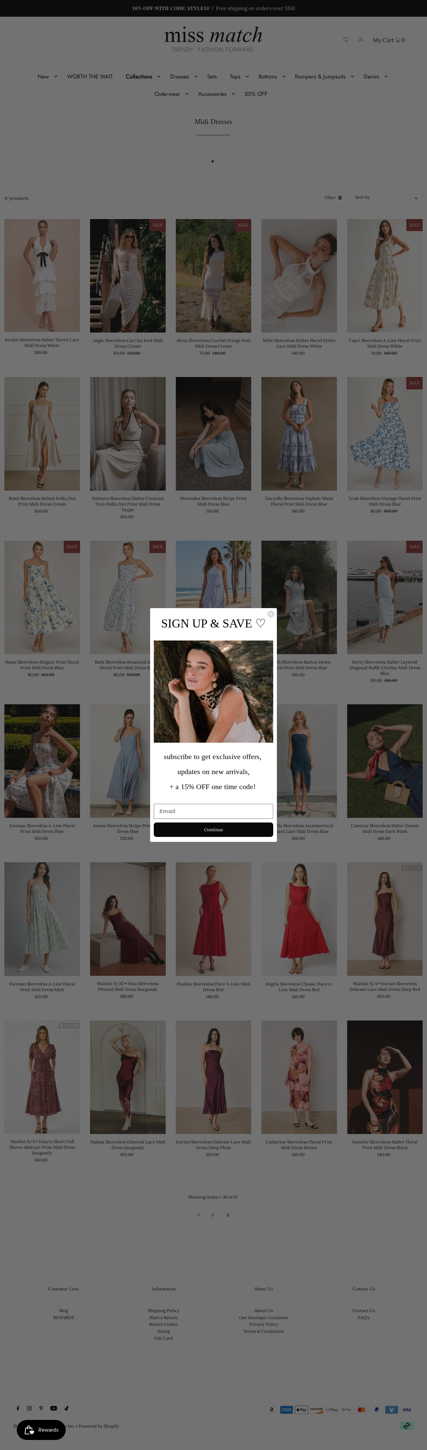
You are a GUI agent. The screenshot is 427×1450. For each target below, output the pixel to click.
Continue (213, 830)
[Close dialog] (271, 614)
